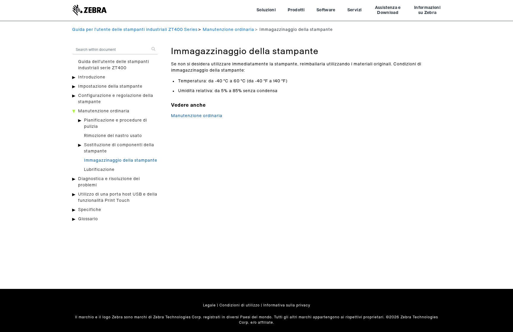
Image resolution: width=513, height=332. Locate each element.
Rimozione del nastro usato (113, 136)
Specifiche (89, 210)
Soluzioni (266, 10)
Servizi (354, 10)
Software (325, 10)
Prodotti (296, 10)
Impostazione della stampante (110, 86)
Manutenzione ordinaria (228, 30)
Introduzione (91, 77)
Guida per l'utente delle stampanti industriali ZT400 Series (134, 30)
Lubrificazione (99, 170)
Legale (209, 305)
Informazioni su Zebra (427, 10)
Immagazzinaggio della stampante (120, 160)
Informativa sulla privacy (286, 305)
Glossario (88, 219)
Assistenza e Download (388, 10)
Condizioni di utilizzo (239, 305)
